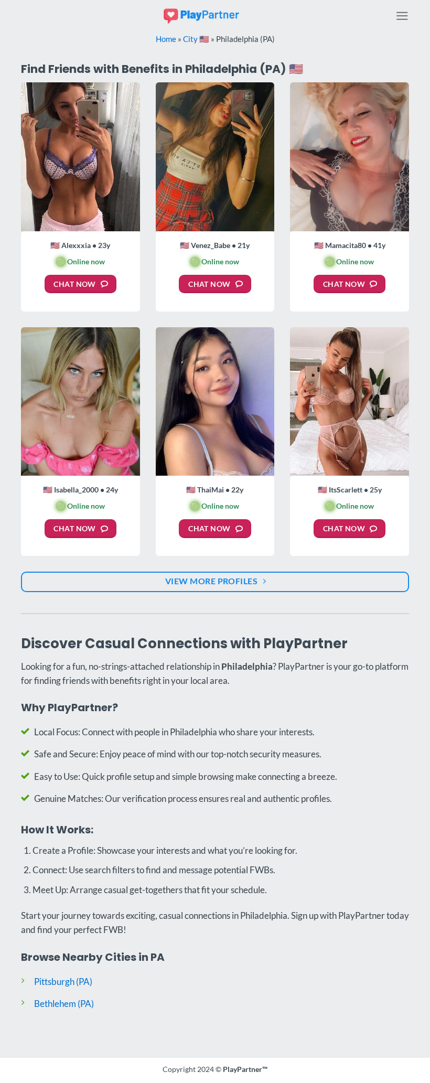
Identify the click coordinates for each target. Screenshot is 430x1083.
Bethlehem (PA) (64, 1003)
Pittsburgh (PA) (63, 981)
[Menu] (402, 16)
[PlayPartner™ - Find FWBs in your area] (202, 15)
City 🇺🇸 (196, 39)
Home (166, 39)
